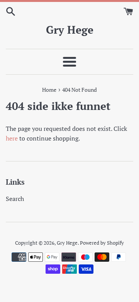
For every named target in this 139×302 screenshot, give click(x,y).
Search (15, 198)
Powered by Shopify (102, 243)
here (12, 138)
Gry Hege (69, 29)
